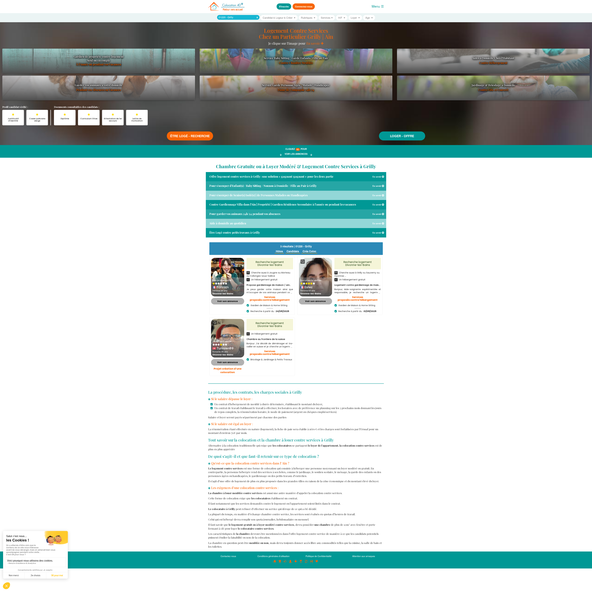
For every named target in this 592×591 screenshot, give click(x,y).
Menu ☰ (378, 6)
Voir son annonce (227, 301)
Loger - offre (402, 136)
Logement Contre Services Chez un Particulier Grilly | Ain (296, 33)
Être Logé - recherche (190, 136)
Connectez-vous (303, 6)
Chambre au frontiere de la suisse (266, 339)
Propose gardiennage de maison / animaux (271, 285)
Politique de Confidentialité (318, 556)
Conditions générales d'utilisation (273, 556)
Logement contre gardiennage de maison (358, 285)
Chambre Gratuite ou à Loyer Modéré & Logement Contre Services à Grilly (296, 166)
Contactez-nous (228, 556)
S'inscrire (284, 6)
